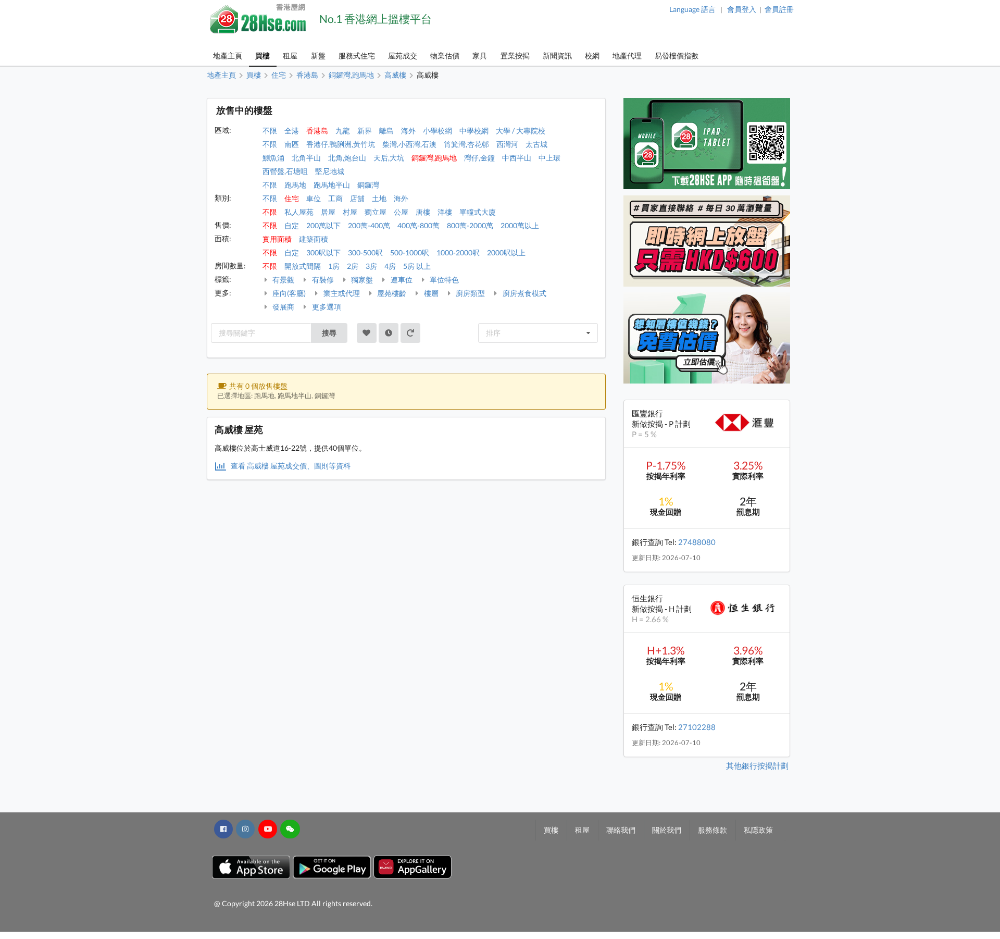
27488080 (697, 542)
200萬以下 (323, 225)
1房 (334, 266)
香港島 (317, 130)
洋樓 (445, 211)
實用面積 (277, 238)
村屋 (350, 211)
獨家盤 (361, 279)
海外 (408, 130)
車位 (313, 198)
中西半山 (516, 157)
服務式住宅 (357, 55)
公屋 (401, 211)
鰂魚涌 (273, 157)
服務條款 (712, 829)
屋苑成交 (402, 55)
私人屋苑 (299, 211)
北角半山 (306, 157)
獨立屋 (375, 211)
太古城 (536, 144)
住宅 (291, 198)
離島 (386, 130)
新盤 (318, 55)
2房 (352, 266)
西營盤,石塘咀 (285, 171)
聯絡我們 (620, 829)
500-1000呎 (409, 252)
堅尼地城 (329, 171)
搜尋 (329, 332)
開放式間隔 (302, 266)
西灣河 (507, 144)
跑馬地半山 (332, 184)
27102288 (697, 727)
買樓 (262, 55)
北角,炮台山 (347, 157)
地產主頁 (227, 55)
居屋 (328, 211)
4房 (390, 266)
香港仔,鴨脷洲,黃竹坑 (340, 144)
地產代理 (627, 55)
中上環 (549, 157)
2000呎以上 (506, 252)
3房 (371, 266)
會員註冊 (779, 9)
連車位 (401, 279)
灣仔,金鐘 (479, 157)
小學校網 (437, 130)
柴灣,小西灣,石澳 (409, 144)
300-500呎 (365, 252)
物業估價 (444, 55)
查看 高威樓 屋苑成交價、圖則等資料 (290, 465)
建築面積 (313, 238)
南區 (291, 144)
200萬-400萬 (369, 225)
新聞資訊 (557, 55)
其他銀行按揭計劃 (757, 765)
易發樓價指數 (676, 55)
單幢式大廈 (477, 211)
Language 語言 (692, 9)
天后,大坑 (388, 157)
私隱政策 (758, 829)
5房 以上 (417, 266)
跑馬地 (295, 184)
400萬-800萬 (418, 225)
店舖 (357, 198)
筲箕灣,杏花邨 (466, 144)
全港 (291, 130)
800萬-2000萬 (470, 225)
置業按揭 (515, 55)
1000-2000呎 (458, 252)
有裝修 (322, 279)
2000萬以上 (520, 225)
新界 (364, 130)
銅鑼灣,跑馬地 (434, 157)
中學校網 (474, 130)
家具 (479, 55)
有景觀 (282, 279)
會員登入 (741, 9)
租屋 (290, 55)
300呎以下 (323, 252)
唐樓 (423, 211)
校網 (592, 55)
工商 (335, 198)
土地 (379, 198)
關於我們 (666, 829)
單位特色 (443, 279)
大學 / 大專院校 (520, 130)
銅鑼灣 (368, 184)
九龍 (342, 130)
